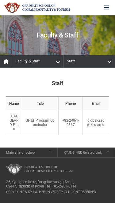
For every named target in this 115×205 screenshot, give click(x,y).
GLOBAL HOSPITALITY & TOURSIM (37, 8)
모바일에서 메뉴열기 (106, 8)
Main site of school (21, 153)
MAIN (6, 61)
